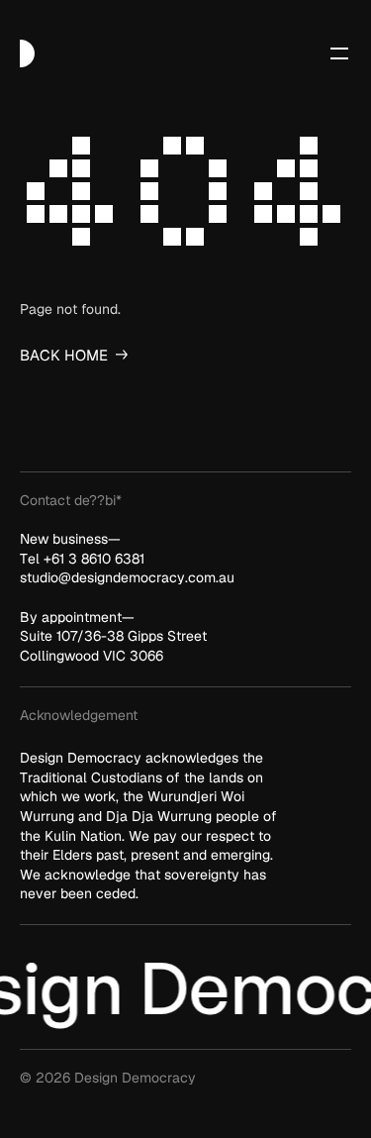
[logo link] (27, 53)
